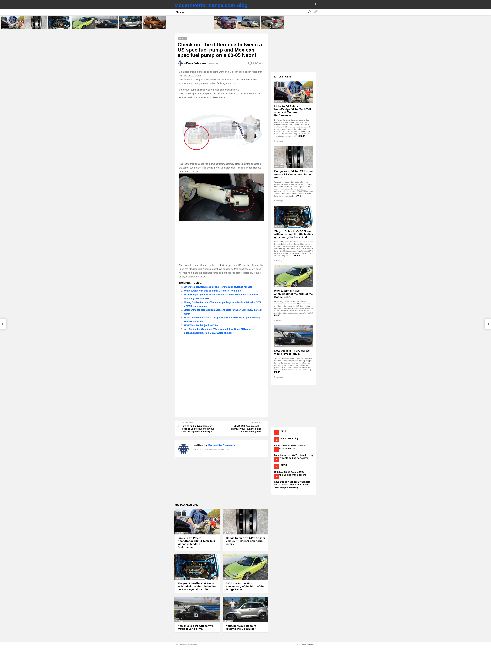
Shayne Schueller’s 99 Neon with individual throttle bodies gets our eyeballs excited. (59, 25)
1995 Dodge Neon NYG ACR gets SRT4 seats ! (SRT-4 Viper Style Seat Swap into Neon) (292, 485)
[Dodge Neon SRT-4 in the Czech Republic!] (154, 22)
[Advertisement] (221, 243)
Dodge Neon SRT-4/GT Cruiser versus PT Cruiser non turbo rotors (35, 25)
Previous (1, 22)
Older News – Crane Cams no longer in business (290, 447)
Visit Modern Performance (306, 645)
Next (489, 22)
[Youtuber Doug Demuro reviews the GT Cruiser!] (130, 22)
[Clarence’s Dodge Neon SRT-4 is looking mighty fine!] (248, 22)
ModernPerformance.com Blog (211, 5)
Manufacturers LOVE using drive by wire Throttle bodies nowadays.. (293, 456)
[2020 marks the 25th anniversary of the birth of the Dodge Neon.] (83, 22)
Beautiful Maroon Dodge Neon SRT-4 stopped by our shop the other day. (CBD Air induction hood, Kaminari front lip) (224, 24)
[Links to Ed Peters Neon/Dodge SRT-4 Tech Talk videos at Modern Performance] (12, 22)
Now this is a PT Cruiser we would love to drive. (105, 26)
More (302, 136)
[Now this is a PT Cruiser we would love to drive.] (106, 22)
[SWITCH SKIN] (315, 4)
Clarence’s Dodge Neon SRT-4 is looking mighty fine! (248, 26)
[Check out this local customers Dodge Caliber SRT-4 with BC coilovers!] (272, 22)
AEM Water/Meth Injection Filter (201, 325)
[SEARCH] (309, 12)
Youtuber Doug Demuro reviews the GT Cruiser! (130, 26)
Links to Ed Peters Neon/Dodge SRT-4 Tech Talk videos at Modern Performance (12, 25)
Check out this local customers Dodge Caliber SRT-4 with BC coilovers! (271, 25)
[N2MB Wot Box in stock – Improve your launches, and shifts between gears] (488, 324)
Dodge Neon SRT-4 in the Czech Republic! (154, 26)
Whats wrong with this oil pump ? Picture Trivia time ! (213, 290)
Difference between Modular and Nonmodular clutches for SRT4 (218, 287)
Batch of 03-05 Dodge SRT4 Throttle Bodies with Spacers (290, 473)
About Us (180, 12)
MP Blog (179, 533)
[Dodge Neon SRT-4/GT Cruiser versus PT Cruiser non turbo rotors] (35, 22)
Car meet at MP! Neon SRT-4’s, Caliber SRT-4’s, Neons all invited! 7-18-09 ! (316, 12)
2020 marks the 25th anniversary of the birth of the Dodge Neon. (82, 25)
